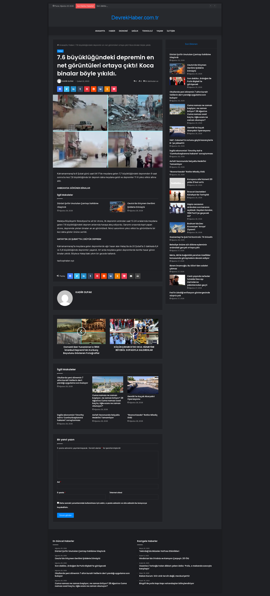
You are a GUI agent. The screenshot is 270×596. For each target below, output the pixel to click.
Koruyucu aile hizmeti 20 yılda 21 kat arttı (199, 181)
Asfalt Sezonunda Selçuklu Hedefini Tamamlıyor (106, 416)
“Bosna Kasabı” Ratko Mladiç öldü (142, 416)
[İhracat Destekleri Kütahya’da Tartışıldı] (177, 195)
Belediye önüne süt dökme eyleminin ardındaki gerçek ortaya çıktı (188, 246)
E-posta (61, 492)
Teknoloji (147, 31)
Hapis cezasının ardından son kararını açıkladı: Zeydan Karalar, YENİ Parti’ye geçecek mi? (200, 210)
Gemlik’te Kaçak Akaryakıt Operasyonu (141, 397)
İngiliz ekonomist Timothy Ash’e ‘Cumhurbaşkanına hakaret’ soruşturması (70, 418)
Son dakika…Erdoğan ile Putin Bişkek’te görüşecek (119, 6)
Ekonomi (123, 31)
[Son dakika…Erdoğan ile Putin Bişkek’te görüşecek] (177, 81)
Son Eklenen (191, 44)
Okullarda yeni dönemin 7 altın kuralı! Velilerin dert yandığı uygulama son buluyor (72, 380)
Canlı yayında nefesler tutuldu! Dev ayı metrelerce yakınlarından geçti (198, 280)
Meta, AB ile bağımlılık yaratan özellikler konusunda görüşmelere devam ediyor (190, 256)
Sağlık (135, 31)
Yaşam (160, 31)
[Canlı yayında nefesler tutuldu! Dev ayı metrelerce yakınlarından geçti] (177, 280)
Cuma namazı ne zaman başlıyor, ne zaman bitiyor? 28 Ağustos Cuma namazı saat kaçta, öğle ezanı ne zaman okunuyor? (107, 400)
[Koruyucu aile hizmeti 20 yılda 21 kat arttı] (177, 183)
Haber (112, 31)
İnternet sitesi (116, 492)
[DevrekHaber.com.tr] (135, 17)
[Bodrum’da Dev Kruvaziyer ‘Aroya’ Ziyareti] (177, 227)
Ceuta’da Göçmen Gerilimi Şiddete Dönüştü (196, 68)
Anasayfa (100, 31)
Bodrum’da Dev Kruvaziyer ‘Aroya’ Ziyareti (196, 226)
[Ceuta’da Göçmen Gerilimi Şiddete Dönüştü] (117, 207)
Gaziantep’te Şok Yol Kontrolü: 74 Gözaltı (191, 237)
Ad (59, 482)
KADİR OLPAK (67, 81)
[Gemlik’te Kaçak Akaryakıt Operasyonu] (142, 385)
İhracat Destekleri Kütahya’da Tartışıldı (198, 193)
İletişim (171, 31)
